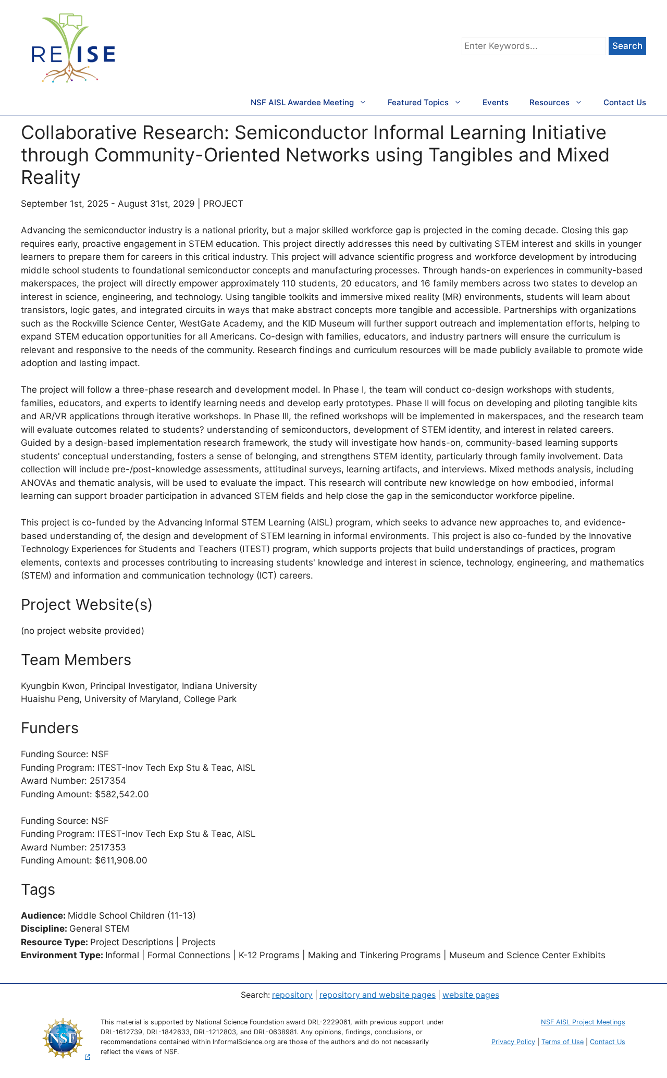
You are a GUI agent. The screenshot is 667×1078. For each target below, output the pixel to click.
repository (292, 995)
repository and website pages (377, 995)
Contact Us (624, 102)
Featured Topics (418, 102)
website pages (470, 995)
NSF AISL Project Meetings (583, 1022)
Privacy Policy (513, 1042)
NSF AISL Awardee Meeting (302, 102)
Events (496, 102)
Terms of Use (562, 1042)
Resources (549, 102)
